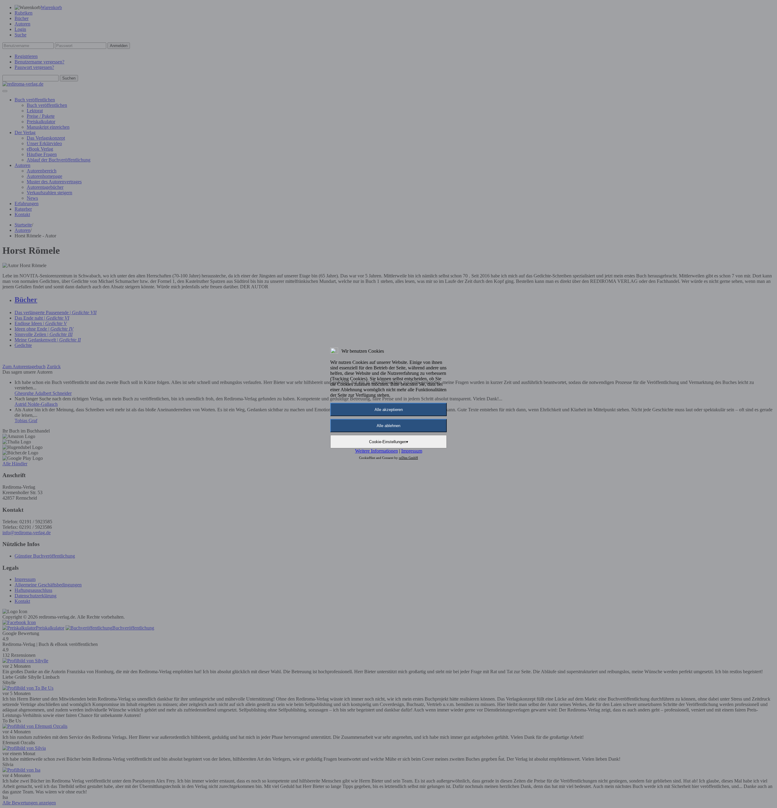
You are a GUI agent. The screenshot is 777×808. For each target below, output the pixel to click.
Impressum (411, 450)
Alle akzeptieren (389, 409)
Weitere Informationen (376, 450)
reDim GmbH (408, 458)
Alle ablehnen (388, 425)
